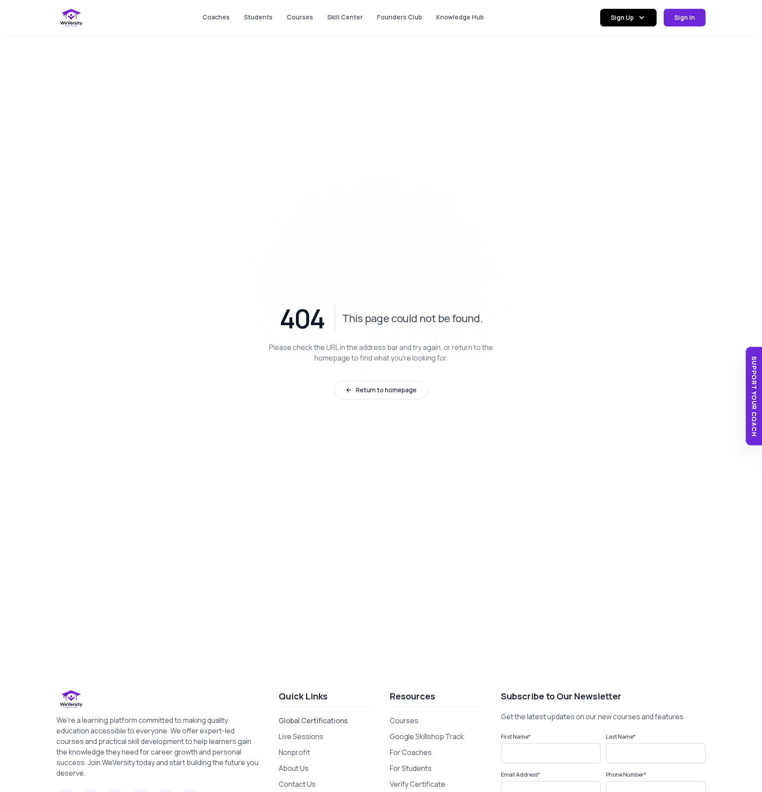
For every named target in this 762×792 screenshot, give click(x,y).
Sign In (684, 17)
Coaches (216, 17)
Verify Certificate (417, 784)
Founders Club (399, 17)
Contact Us (297, 784)
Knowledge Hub (460, 17)
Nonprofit (294, 752)
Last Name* (620, 736)
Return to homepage (386, 390)
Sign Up (622, 17)
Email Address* (520, 774)
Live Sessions (301, 736)
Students (258, 17)
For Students (411, 768)
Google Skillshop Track (427, 736)
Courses (300, 17)
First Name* (515, 736)
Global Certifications (313, 720)
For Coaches (411, 752)
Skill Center (345, 17)
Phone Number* (626, 774)
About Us (294, 768)
